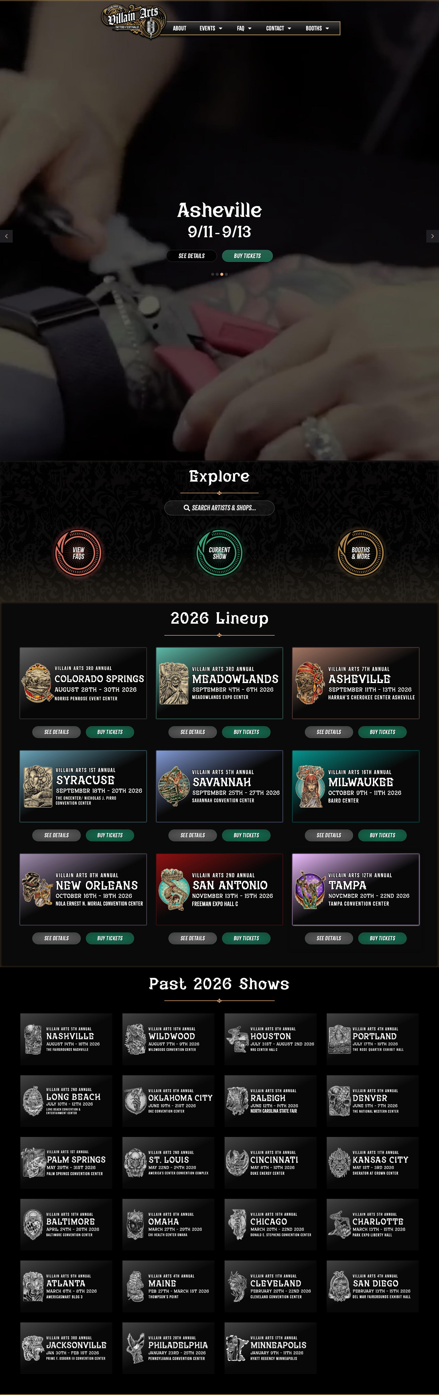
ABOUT (179, 28)
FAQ (240, 28)
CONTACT (275, 28)
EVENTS (207, 28)
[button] (432, 236)
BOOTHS (314, 28)
